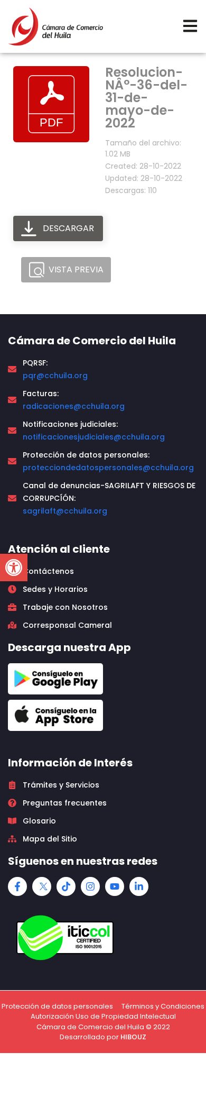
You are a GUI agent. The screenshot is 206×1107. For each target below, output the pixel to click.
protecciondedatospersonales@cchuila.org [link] (108, 467)
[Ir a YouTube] (114, 886)
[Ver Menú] (190, 26)
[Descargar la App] (55, 678)
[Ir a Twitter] (41, 886)
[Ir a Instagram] (90, 886)
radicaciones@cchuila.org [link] (74, 406)
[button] (13, 567)
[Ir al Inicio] (55, 26)
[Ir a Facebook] (17, 886)
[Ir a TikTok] (66, 886)
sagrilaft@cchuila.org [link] (65, 511)
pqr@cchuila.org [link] (55, 375)
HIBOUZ (133, 1037)
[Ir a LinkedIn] (138, 886)
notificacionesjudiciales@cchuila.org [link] (94, 437)
